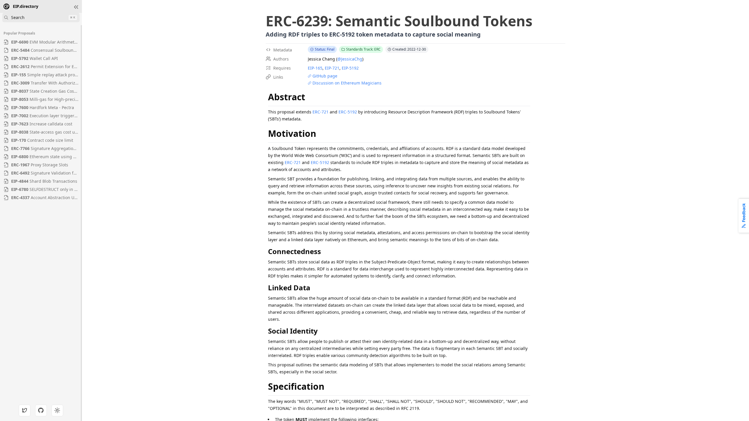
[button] (76, 7)
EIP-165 (315, 68)
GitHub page (324, 76)
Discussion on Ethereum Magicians (347, 83)
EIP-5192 (350, 68)
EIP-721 (332, 68)
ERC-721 (320, 112)
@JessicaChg (349, 59)
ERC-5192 (348, 112)
